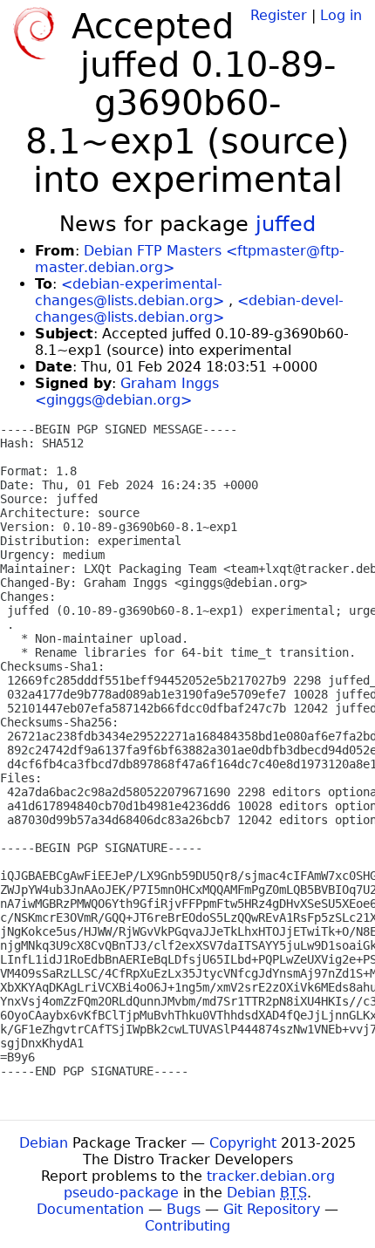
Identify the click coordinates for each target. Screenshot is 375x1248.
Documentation (90, 1209)
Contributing (187, 1225)
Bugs (184, 1209)
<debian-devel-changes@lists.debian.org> (189, 308)
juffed (286, 224)
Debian (43, 1143)
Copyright (242, 1143)
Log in (341, 15)
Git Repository (271, 1209)
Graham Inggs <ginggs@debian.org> (127, 391)
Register (278, 15)
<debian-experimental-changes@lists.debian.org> (129, 292)
